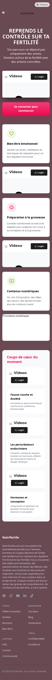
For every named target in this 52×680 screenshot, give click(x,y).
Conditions (34, 644)
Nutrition (7, 623)
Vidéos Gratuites (11, 611)
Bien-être (7, 628)
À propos (33, 611)
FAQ (4, 644)
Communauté (9, 656)
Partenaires (34, 623)
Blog (30, 617)
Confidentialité (36, 638)
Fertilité (6, 617)
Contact (6, 650)
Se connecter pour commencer (26, 108)
